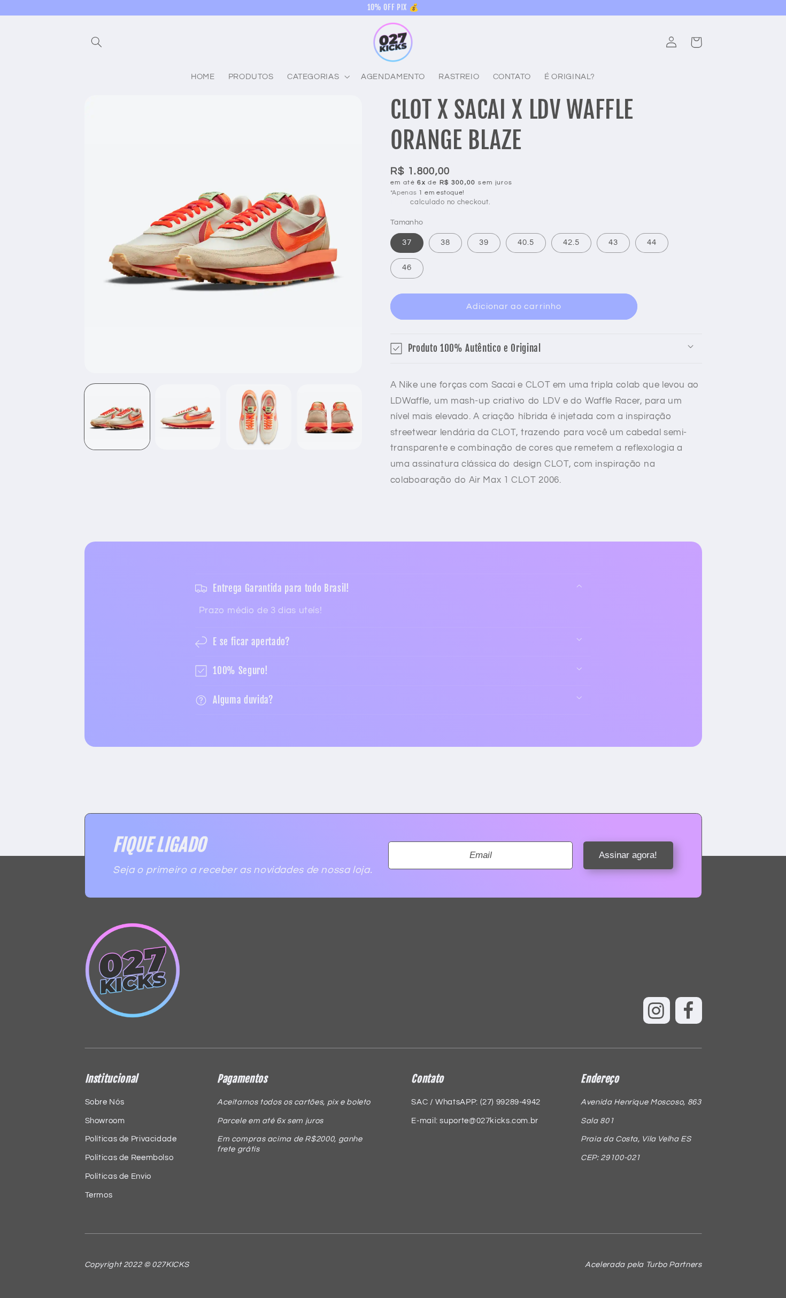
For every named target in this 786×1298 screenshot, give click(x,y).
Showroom (105, 1121)
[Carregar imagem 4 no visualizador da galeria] (329, 417)
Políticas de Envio (118, 1176)
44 (652, 242)
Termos (99, 1195)
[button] (96, 42)
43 (613, 242)
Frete (399, 202)
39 (484, 242)
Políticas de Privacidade (131, 1139)
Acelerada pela (643, 1265)
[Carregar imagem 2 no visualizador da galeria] (187, 417)
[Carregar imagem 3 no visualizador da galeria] (258, 417)
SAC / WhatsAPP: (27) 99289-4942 (476, 1102)
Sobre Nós (105, 1102)
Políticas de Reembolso (129, 1158)
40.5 (526, 242)
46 (407, 268)
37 (407, 242)
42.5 (571, 242)
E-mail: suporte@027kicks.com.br (474, 1121)
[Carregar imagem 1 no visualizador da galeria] (117, 417)
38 (445, 242)
